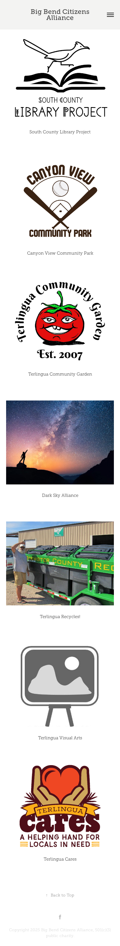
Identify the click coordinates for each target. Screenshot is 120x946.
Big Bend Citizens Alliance (61, 14)
